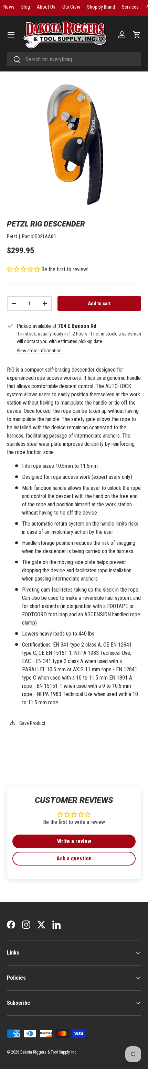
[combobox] (74, 59)
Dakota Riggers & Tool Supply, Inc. (48, 1052)
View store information (39, 350)
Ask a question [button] (74, 858)
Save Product (31, 723)
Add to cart (99, 303)
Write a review (74, 841)
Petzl (12, 236)
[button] (137, 34)
